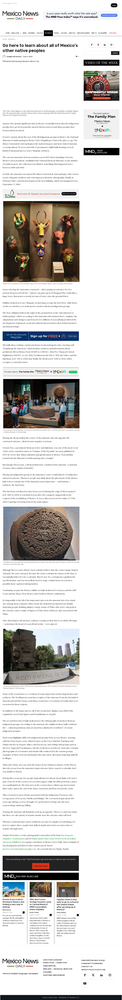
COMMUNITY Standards (92, 963)
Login (114, 5)
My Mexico (11, 39)
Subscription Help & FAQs (93, 960)
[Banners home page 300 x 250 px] (101, 102)
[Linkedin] (104, 45)
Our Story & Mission (52, 960)
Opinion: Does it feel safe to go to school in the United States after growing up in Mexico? (68, 904)
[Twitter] (98, 45)
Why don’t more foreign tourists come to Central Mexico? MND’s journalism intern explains (40, 904)
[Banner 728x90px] (41, 371)
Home (5, 39)
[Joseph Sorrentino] (4, 56)
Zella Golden (61, 912)
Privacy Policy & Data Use (93, 970)
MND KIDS (47, 969)
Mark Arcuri (7, 910)
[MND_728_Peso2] (81, 22)
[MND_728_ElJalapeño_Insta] (41, 194)
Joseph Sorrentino (13, 56)
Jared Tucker (34, 912)
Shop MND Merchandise (54, 975)
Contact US (86, 966)
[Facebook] (91, 45)
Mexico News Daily (50, 997)
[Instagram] (111, 45)
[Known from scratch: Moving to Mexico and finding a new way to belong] (14, 889)
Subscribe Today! (41, 866)
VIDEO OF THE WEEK (101, 62)
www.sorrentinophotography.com (20, 849)
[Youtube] (84, 983)
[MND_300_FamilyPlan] (101, 141)
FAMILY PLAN (48, 963)
